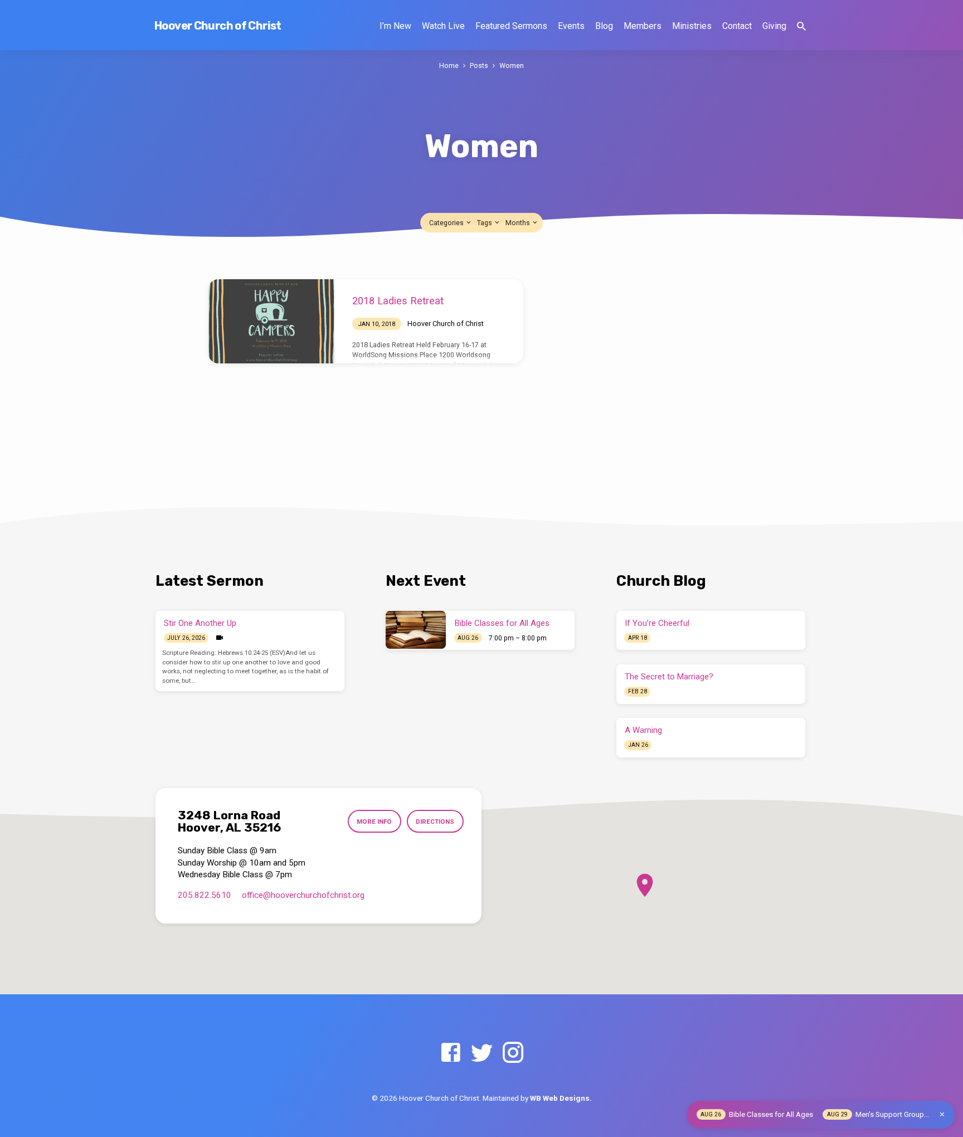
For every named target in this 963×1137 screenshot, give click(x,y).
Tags (485, 222)
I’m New (395, 26)
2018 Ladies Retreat (398, 301)
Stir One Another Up (200, 623)
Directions (435, 821)
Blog (604, 26)
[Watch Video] (219, 638)
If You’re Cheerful (657, 623)
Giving (774, 26)
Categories (447, 222)
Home (449, 65)
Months (518, 222)
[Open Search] (801, 26)
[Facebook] (450, 1053)
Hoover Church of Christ (217, 25)
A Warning (643, 730)
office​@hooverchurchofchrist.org (303, 895)
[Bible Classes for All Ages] (416, 630)
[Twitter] (481, 1053)
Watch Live (443, 26)
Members (643, 26)
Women (511, 65)
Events (571, 26)
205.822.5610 (204, 895)
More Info (374, 821)
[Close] (942, 1114)
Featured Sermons (511, 26)
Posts (479, 65)
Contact (737, 26)
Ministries (692, 26)
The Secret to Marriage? (669, 677)
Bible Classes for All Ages (502, 623)
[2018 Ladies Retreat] (271, 321)
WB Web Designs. (561, 1098)
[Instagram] (513, 1053)
